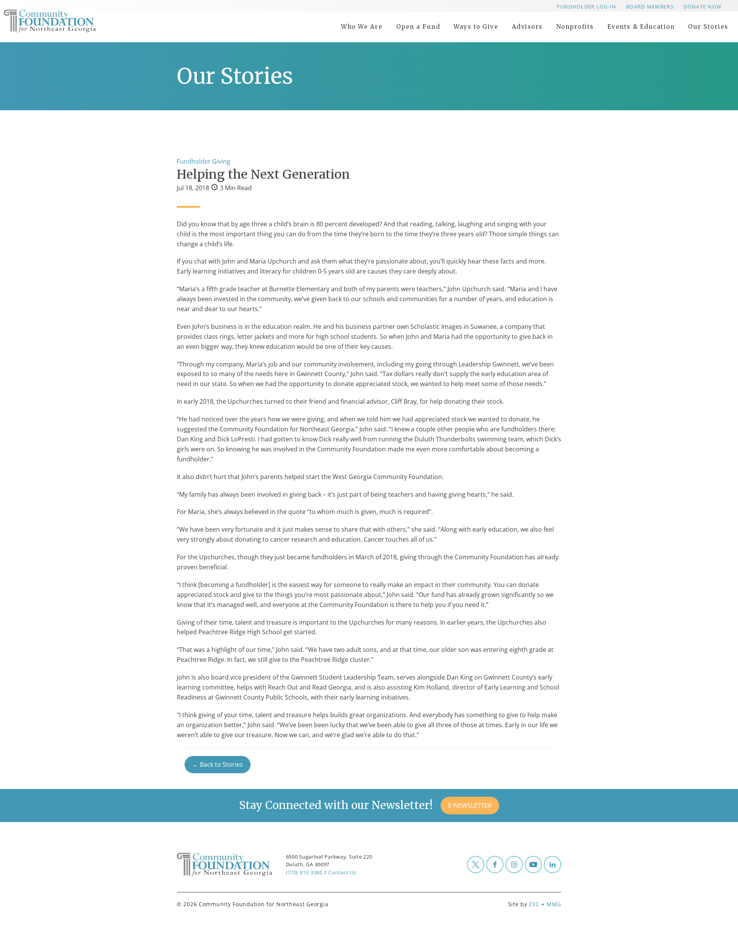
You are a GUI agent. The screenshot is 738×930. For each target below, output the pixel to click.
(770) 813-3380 (304, 872)
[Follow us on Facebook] (495, 864)
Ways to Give (476, 26)
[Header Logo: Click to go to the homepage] (65, 21)
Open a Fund (418, 26)
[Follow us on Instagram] (514, 864)
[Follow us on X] (475, 864)
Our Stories (708, 26)
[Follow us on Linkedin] (552, 864)
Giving (221, 161)
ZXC (534, 904)
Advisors (527, 26)
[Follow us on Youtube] (533, 864)
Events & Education (641, 26)
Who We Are (361, 26)
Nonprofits (575, 26)
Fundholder (194, 161)
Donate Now (702, 6)
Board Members (650, 6)
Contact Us (342, 872)
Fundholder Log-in (587, 6)
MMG (554, 904)
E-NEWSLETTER (470, 805)
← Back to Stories (217, 765)
